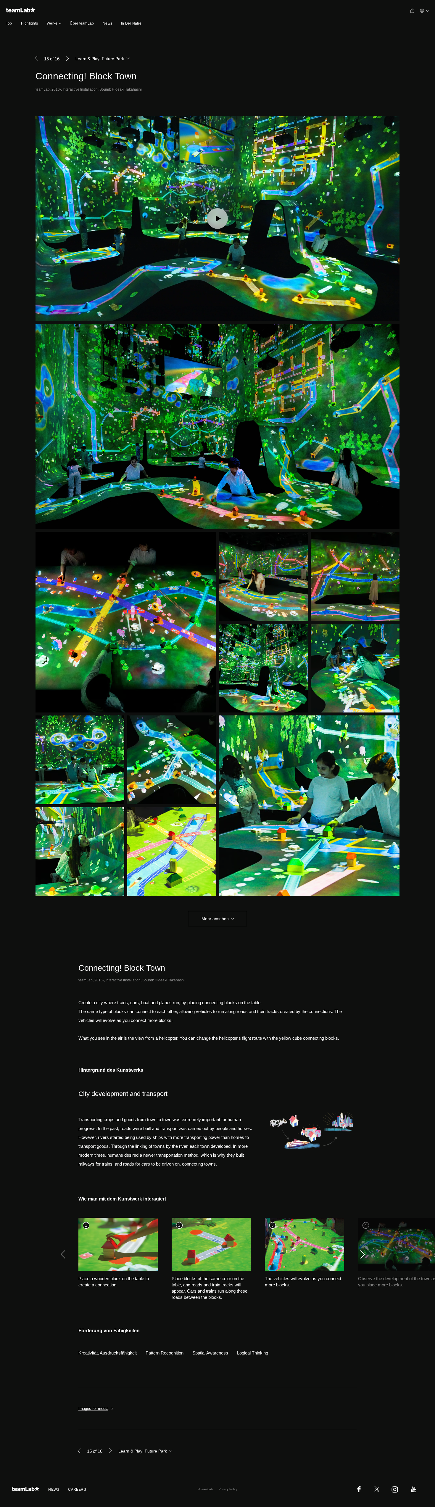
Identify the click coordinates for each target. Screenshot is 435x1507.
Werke (52, 23)
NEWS (53, 1489)
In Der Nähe (131, 23)
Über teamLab (82, 23)
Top (9, 23)
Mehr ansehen (215, 918)
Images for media (93, 1408)
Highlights (29, 23)
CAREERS (77, 1489)
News (107, 23)
